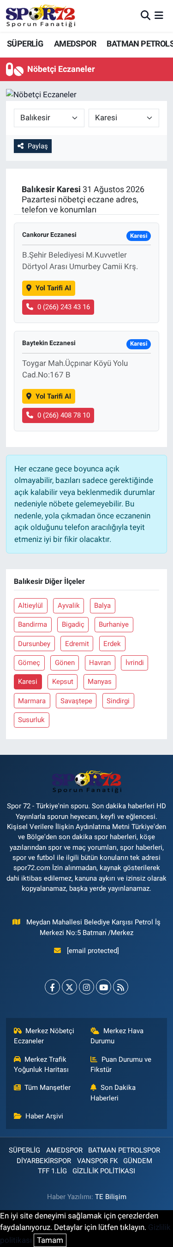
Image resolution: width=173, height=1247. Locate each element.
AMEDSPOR (75, 43)
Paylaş (38, 146)
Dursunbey (34, 644)
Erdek (112, 644)
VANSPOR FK (97, 1161)
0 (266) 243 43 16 (63, 307)
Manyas (100, 681)
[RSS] (120, 986)
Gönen (65, 663)
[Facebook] (52, 986)
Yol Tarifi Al (53, 288)
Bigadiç (73, 624)
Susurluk (31, 720)
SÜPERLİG (25, 43)
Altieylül (30, 605)
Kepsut (62, 681)
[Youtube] (103, 986)
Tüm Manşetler (47, 1087)
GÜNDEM (137, 1161)
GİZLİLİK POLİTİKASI (103, 1171)
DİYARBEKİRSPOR (44, 1161)
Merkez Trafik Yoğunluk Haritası (41, 1064)
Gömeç (29, 663)
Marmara (32, 701)
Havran (100, 663)
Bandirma (32, 624)
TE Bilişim (110, 1197)
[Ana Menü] (159, 15)
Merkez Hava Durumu (116, 1036)
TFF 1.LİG (52, 1171)
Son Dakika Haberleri (113, 1092)
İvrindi (134, 663)
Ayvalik (69, 605)
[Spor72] (40, 15)
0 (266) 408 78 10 (63, 415)
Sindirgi (118, 701)
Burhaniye (114, 624)
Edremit (77, 644)
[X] (69, 986)
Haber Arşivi (44, 1116)
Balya (102, 605)
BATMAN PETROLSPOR (124, 1150)
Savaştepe (76, 701)
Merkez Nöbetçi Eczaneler (44, 1036)
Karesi (27, 681)
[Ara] (145, 15)
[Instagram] (86, 986)
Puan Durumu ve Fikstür (120, 1064)
